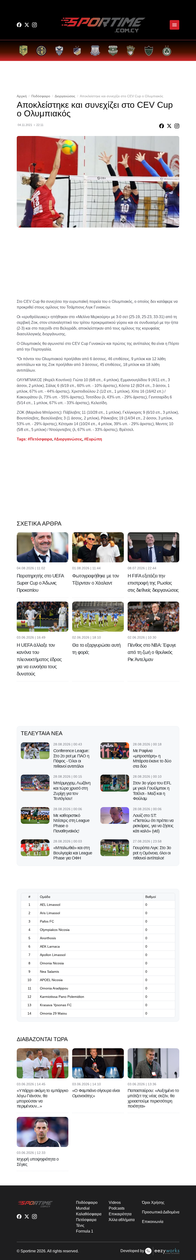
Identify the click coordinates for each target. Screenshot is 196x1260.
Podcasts (116, 1208)
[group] (23, 50)
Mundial (82, 1208)
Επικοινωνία (152, 1222)
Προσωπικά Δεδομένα (160, 1212)
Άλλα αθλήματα (121, 1220)
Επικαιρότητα (120, 1214)
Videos (115, 1202)
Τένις (80, 1225)
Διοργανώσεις (65, 96)
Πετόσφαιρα (86, 1220)
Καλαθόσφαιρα (88, 1214)
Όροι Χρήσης (153, 1202)
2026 (41, 1251)
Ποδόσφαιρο (40, 96)
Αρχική (22, 96)
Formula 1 (84, 1231)
